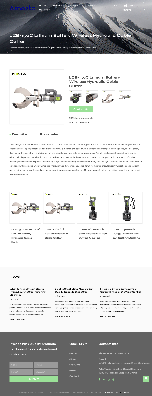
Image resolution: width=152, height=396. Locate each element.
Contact (44, 10)
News (91, 5)
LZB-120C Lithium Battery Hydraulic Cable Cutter (56, 233)
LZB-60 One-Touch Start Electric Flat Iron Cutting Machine (93, 233)
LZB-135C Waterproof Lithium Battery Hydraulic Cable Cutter (25, 236)
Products (59, 5)
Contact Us (80, 109)
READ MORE (17, 319)
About (77, 5)
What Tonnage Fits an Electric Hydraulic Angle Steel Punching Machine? (27, 292)
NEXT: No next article (79, 122)
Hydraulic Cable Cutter (35, 48)
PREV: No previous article (81, 118)
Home (42, 5)
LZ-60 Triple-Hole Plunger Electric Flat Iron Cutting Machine (126, 233)
